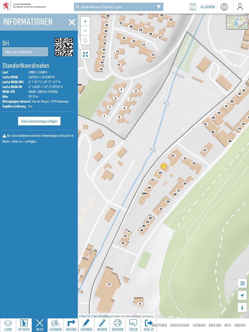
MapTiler (85, 316)
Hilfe (227, 325)
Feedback (199, 325)
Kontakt (240, 325)
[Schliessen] (72, 22)
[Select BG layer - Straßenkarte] (237, 22)
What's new (159, 325)
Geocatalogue (179, 325)
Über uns (215, 325)
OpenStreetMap (101, 316)
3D (242, 283)
